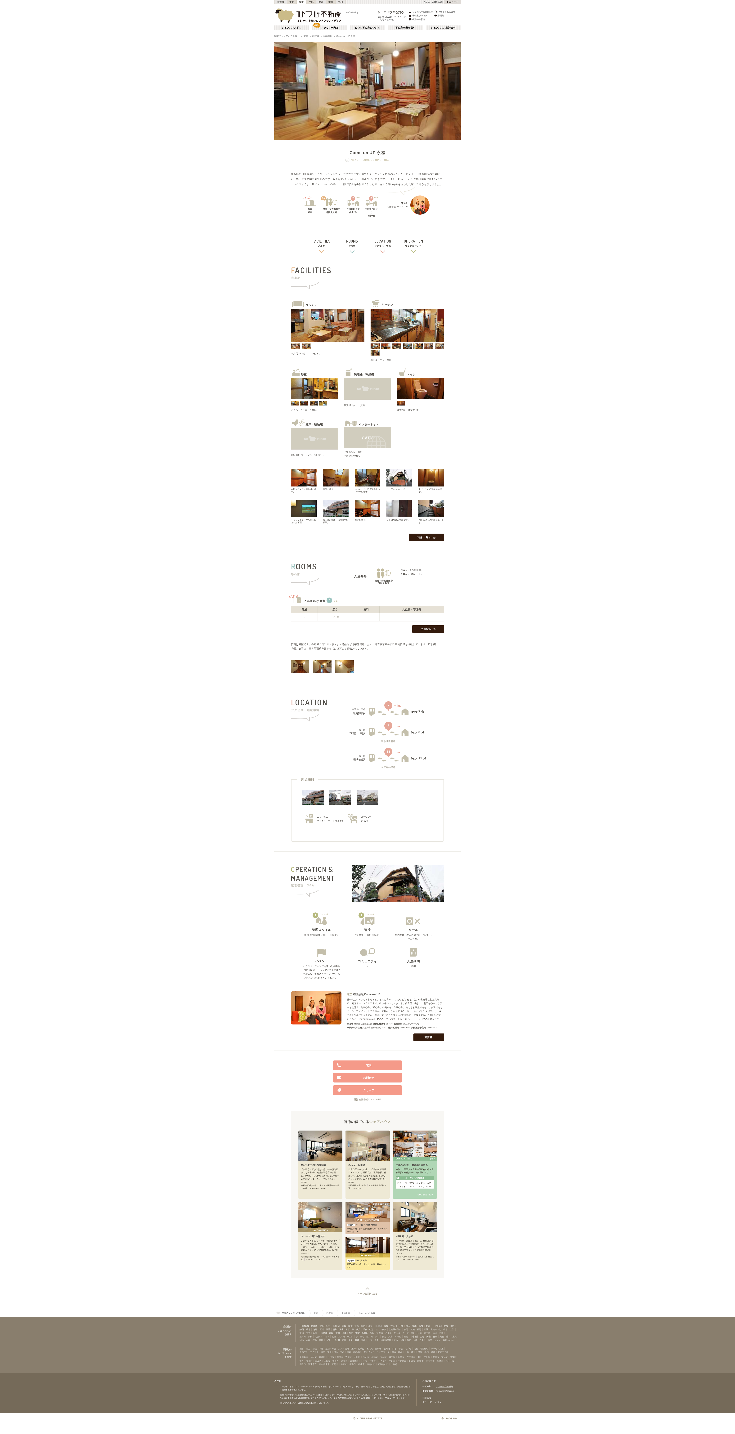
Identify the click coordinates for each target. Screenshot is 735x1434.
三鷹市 (327, 1361)
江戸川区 (411, 1357)
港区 (302, 1361)
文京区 (309, 1361)
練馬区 (375, 1357)
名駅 (347, 1329)
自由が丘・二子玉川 (309, 1352)
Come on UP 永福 (345, 36)
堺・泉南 (360, 1336)
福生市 (361, 1364)
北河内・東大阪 (345, 1336)
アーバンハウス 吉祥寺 (362, 1225)
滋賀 (357, 1333)
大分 (351, 1340)
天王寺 (406, 1333)
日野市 (335, 1364)
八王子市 (450, 1361)
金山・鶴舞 (381, 1329)
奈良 (351, 1333)
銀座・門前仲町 (421, 1348)
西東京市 (312, 1364)
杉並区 (315, 36)
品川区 (427, 1357)
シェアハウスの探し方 (422, 12)
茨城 (421, 1326)
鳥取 (442, 1336)
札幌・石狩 (324, 1326)
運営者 (428, 1037)
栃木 (414, 1326)
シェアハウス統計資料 (443, 27)
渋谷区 (383, 1357)
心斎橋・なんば (392, 1333)
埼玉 (408, 1326)
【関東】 (378, 1326)
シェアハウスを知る (391, 12)
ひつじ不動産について (367, 27)
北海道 (280, 2)
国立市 (303, 1364)
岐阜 (308, 1329)
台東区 (401, 1357)
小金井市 (402, 1361)
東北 (291, 2)
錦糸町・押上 (437, 1348)
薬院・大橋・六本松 (416, 1340)
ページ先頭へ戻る (367, 1293)
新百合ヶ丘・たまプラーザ (376, 1352)
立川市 (392, 1361)
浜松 (413, 1329)
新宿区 (340, 1357)
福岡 (344, 1340)
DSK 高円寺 (357, 1260)
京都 (338, 1333)
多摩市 (440, 1361)
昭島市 (353, 1364)
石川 (321, 1329)
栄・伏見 (356, 1329)
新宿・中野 (318, 1348)
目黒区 (392, 1357)
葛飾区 (444, 1357)
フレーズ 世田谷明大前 (313, 1236)
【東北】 (336, 1326)
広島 (422, 1336)
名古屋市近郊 (395, 1329)
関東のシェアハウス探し (287, 36)
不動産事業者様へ (405, 27)
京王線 (362, 730)
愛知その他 (435, 1329)
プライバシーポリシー (432, 1402)
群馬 (428, 1326)
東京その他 (443, 1352)
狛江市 (344, 1364)
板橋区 (322, 1357)
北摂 (334, 1336)
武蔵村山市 (383, 1364)
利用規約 (426, 1397)
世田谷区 (304, 1357)
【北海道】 (305, 1326)
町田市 (412, 1361)
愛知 (446, 1326)
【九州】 (336, 1340)
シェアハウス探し (292, 27)
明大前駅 (359, 759)
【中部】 (438, 1326)
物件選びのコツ (419, 15)
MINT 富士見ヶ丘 (404, 1236)
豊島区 (348, 1357)
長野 (452, 1326)
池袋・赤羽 (330, 1348)
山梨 (315, 1329)
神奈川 (393, 1326)
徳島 (435, 1336)
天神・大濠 (399, 1340)
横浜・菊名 (339, 1352)
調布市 (344, 1361)
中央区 (335, 1361)
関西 (321, 2)
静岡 (302, 1329)
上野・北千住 (357, 1348)
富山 (341, 1329)
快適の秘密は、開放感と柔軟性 (412, 1165)
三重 (328, 1329)
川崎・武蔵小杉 (354, 1352)
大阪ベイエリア (322, 1336)
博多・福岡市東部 (382, 1340)
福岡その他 (448, 1340)
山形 (350, 1326)
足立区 (366, 1357)
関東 (301, 2)
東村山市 (371, 1364)
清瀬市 (420, 1361)
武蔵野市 (354, 1361)
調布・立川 (326, 1352)
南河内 (369, 1336)
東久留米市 (324, 1364)
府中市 (372, 1361)
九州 (340, 2)
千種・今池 (368, 1329)
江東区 (453, 1357)
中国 (330, 2)
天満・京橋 (438, 1333)
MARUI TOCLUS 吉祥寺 (313, 1165)
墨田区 (318, 1361)
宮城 (344, 1326)
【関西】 (323, 1333)
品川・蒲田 (343, 1348)
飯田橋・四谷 (390, 1348)
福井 (335, 1329)
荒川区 (436, 1357)
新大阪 (427, 1333)
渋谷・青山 (305, 1348)
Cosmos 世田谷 (356, 1165)
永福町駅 (327, 36)
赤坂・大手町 (405, 1348)
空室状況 (428, 629)
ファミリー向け (329, 27)
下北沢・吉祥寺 (373, 1348)
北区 (419, 1357)
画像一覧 (426, 537)
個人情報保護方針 (308, 1403)
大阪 (331, 1333)
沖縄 (357, 1340)
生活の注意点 (418, 19)
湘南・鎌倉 (397, 1352)
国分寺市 (430, 1361)
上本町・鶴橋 (306, 1336)
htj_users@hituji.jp (444, 1386)
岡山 (428, 1336)
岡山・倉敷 (305, 1340)
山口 (448, 1336)
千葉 (401, 1326)
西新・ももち (434, 1340)
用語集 (441, 15)
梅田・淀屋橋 (376, 1333)
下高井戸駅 (358, 733)
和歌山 (365, 1333)
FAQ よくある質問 (446, 12)
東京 (306, 36)
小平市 (364, 1361)
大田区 (331, 1357)
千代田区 (382, 1361)
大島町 (394, 1364)
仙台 (363, 1326)
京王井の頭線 (359, 709)
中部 (311, 2)
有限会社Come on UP (366, 994)
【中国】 (414, 1336)
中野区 (357, 1357)
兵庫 (344, 1333)
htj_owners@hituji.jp (445, 1391)
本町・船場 (416, 1333)
